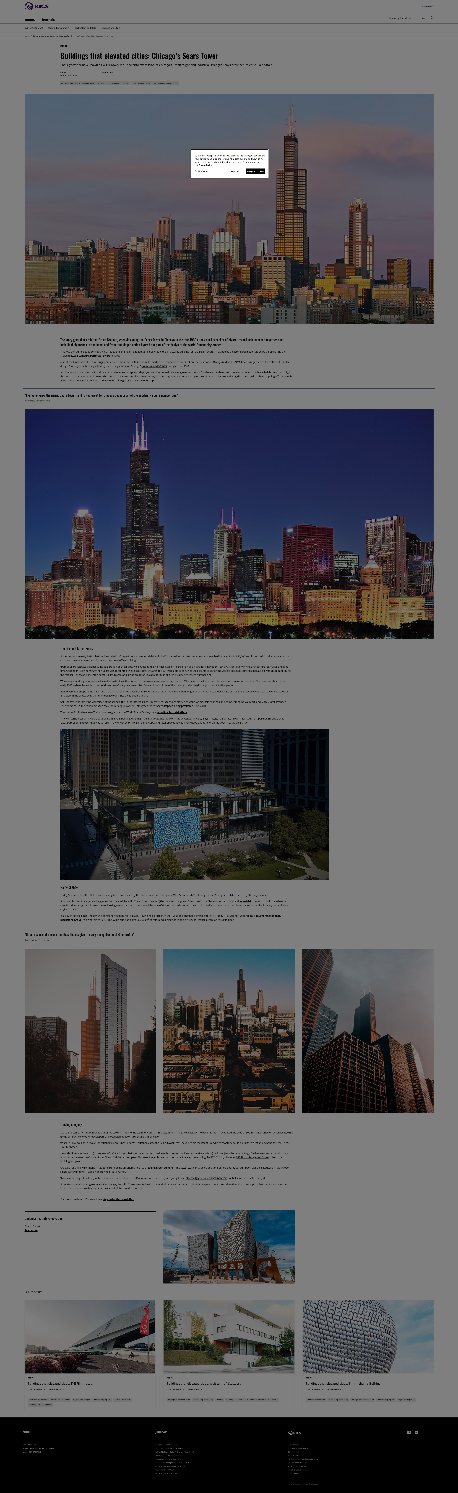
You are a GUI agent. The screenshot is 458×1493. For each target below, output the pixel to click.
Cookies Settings (202, 171)
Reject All (235, 171)
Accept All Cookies (255, 171)
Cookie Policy (205, 165)
